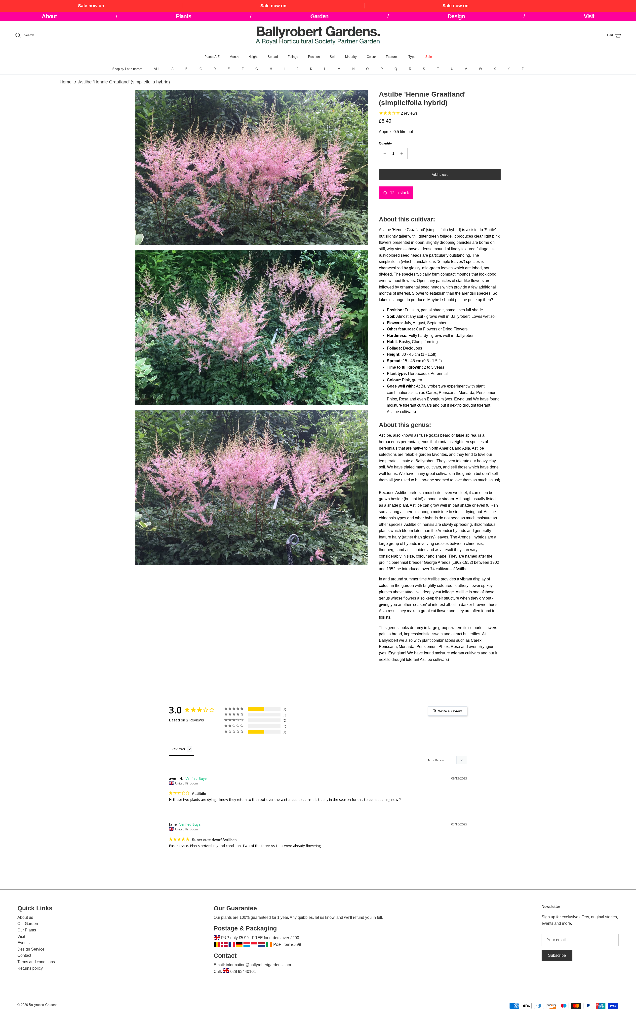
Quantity (385, 143)
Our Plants (26, 930)
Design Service (30, 949)
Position (314, 57)
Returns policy (30, 968)
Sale (428, 57)
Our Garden (27, 924)
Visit (21, 936)
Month (234, 57)
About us (25, 917)
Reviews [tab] (178, 748)
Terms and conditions (36, 962)
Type (411, 57)
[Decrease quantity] (383, 153)
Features (392, 57)
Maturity (351, 57)
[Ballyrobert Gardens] (318, 35)
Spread (273, 57)
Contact (24, 955)
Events (23, 943)
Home (66, 81)
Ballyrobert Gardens (43, 1005)
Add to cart (440, 175)
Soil (332, 57)
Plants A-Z (212, 57)
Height (253, 57)
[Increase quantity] (403, 153)
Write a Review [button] (450, 711)
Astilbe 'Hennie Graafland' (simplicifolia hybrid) (124, 81)
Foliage (293, 57)
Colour (371, 57)
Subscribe (557, 955)
